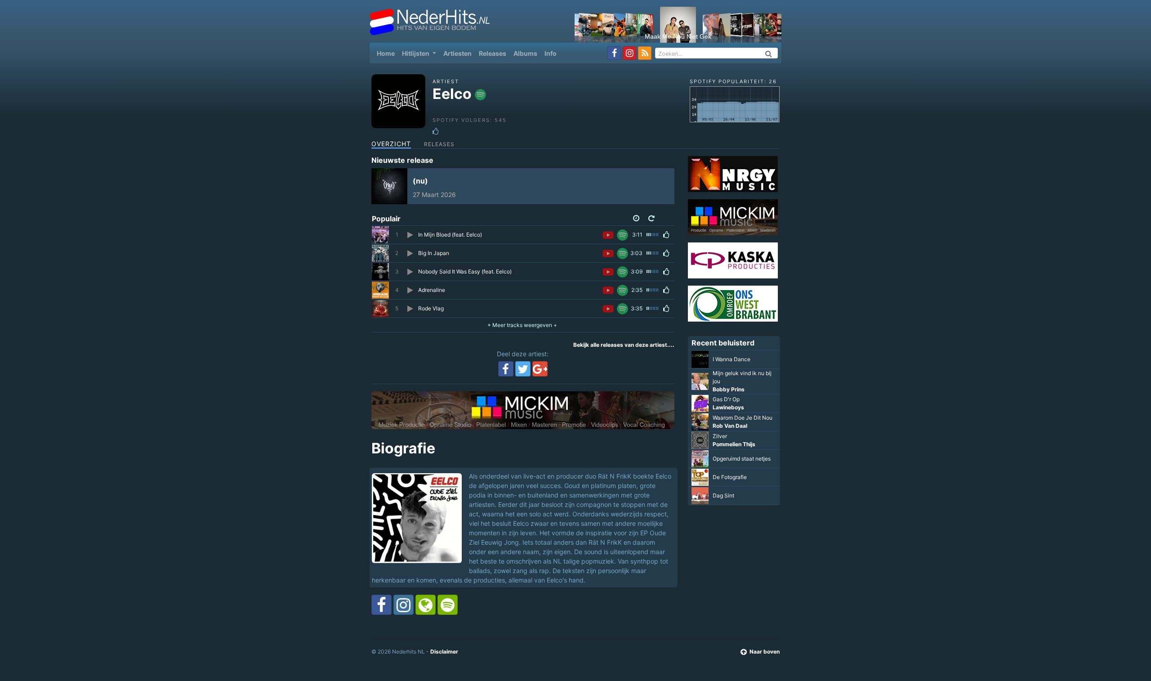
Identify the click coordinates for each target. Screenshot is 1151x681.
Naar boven (764, 651)
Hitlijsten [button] (416, 53)
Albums (525, 53)
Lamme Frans (730, 415)
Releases (492, 53)
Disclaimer (444, 651)
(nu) (420, 180)
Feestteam (727, 370)
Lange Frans (729, 388)
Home (387, 53)
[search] (769, 53)
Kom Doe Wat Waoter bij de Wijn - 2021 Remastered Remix (742, 469)
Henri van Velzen (734, 503)
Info (550, 53)
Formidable (727, 380)
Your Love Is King (734, 447)
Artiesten (457, 53)
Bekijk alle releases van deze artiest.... (623, 344)
